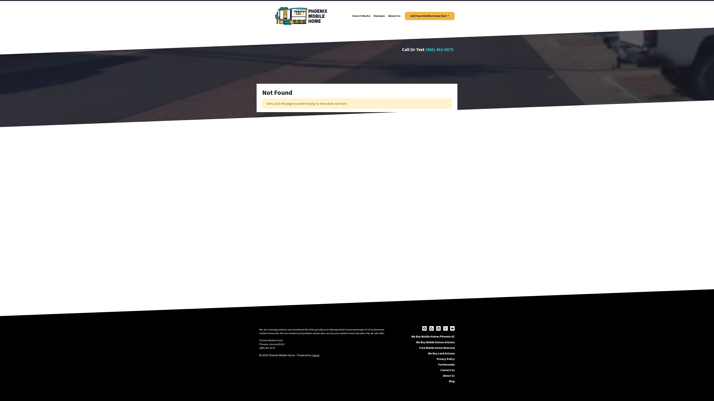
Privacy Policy (446, 359)
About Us (394, 16)
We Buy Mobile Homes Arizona (435, 342)
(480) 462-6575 (439, 50)
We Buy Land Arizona (441, 353)
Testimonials (446, 365)
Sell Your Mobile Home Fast (428, 16)
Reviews (379, 16)
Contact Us (447, 370)
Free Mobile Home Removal (437, 348)
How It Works (361, 16)
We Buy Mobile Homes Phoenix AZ (433, 337)
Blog (452, 381)
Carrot (315, 355)
